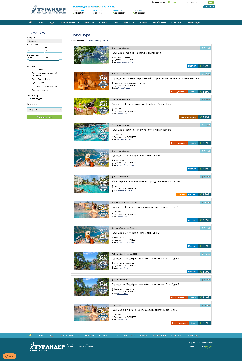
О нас (115, 22)
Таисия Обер (122, 113)
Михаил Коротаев (206, 342)
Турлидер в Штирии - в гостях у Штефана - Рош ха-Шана (142, 104)
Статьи (103, 22)
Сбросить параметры (98, 40)
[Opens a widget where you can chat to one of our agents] (9, 356)
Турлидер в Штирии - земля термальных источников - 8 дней (145, 309)
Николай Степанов (125, 165)
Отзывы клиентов (69, 22)
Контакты (129, 22)
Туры (40, 22)
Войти (210, 6)
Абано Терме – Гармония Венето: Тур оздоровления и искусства (146, 181)
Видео (143, 22)
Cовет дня (176, 22)
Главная (74, 29)
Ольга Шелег (122, 268)
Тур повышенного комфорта (44, 86)
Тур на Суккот (38, 82)
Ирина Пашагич (124, 88)
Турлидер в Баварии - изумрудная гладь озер (136, 52)
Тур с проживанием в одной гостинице (44, 74)
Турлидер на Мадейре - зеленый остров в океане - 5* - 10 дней (145, 258)
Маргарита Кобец (125, 62)
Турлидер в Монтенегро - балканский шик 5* (136, 155)
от (28, 47)
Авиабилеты (159, 22)
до (46, 47)
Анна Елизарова (124, 139)
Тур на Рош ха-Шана (41, 79)
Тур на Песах (37, 69)
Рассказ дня (194, 22)
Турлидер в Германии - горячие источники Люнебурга (141, 129)
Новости (89, 22)
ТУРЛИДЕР (37, 98)
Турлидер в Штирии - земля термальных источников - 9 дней (145, 207)
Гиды (51, 22)
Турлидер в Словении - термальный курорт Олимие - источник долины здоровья (156, 78)
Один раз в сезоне (40, 90)
